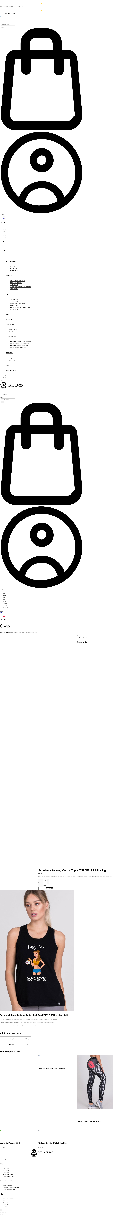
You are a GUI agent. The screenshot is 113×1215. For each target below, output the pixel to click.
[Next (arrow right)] (2, 1214)
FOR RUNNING (11, 337)
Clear (44, 885)
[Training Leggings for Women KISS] (95, 1082)
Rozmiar (40, 883)
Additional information (82, 638)
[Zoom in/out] (5, 1212)
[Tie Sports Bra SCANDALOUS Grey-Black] (56, 1130)
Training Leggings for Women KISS (89, 1121)
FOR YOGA (9, 353)
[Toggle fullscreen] (3, 1212)
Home (1, 632)
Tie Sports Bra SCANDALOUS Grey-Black (52, 1143)
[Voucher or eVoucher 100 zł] (18, 1130)
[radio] (48, 880)
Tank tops (5, 632)
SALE (7, 365)
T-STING (9, 319)
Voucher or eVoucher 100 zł (10, 1143)
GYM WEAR (10, 324)
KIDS (7, 314)
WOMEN (9, 276)
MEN (7, 294)
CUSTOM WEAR (11, 370)
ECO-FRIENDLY (11, 262)
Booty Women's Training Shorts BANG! (51, 1068)
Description (80, 636)
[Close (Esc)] (0, 1212)
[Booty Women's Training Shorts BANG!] (56, 1055)
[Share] (2, 1212)
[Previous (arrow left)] (0, 1214)
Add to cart (49, 888)
